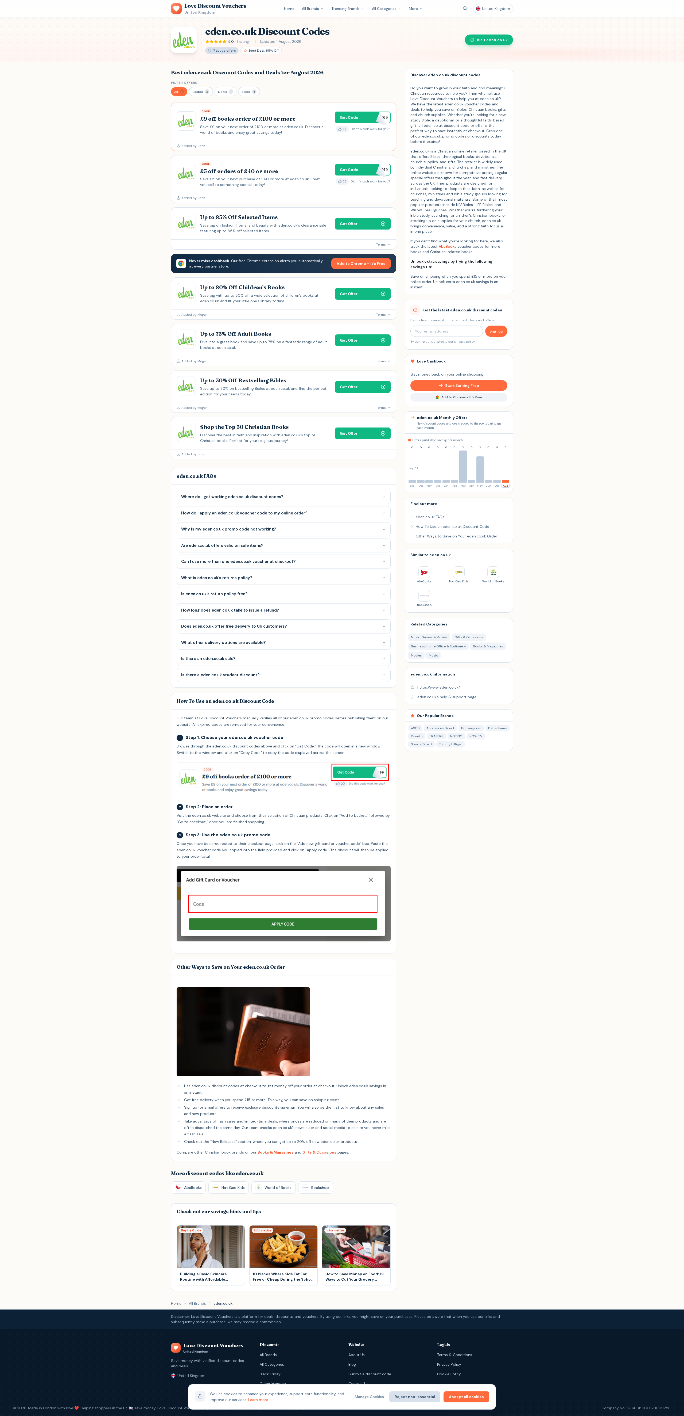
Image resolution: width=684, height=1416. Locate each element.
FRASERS (436, 736)
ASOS (415, 728)
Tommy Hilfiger (450, 744)
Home (289, 8)
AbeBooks (447, 246)
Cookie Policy (449, 1374)
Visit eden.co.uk (492, 39)
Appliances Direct (440, 728)
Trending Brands (345, 8)
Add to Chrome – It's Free (361, 263)
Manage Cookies (369, 1396)
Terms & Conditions (454, 1354)
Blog (352, 1364)
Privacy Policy (449, 1364)
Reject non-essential (415, 1396)
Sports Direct (421, 744)
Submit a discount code (369, 1374)
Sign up (496, 331)
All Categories (384, 8)
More (413, 8)
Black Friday (270, 1374)
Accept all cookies (466, 1396)
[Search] (465, 8)
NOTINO (456, 736)
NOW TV (475, 736)
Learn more (258, 1399)
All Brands (310, 8)
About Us (356, 1354)
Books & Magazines (276, 1152)
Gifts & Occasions (319, 1152)
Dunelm (417, 736)
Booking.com (471, 728)
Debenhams (497, 728)
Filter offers (184, 83)
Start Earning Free (462, 385)
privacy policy (464, 341)
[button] (179, 91)
